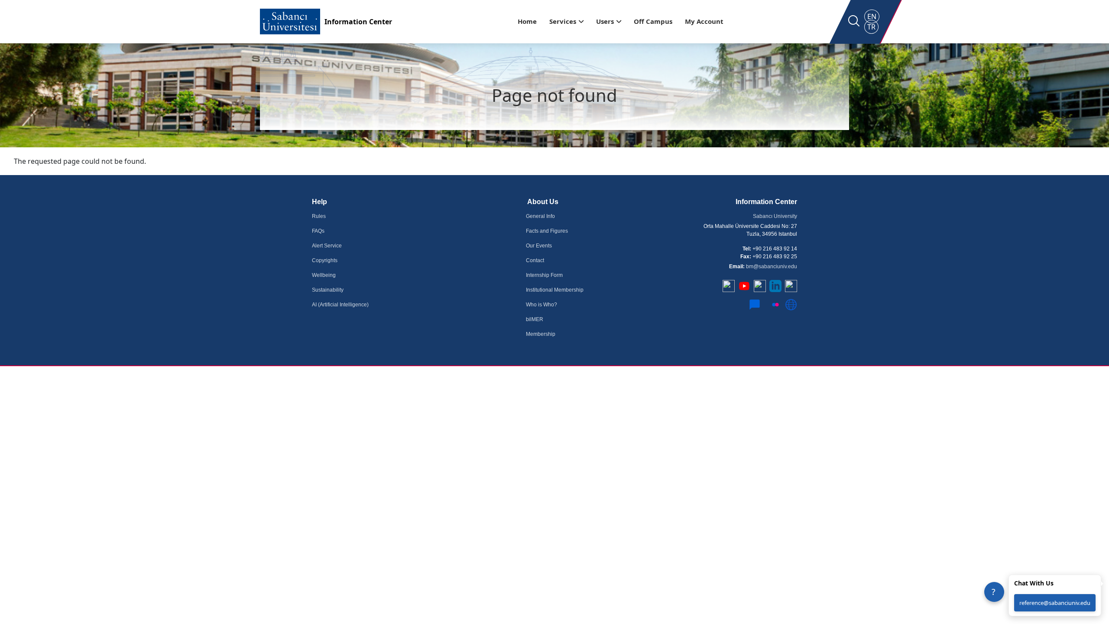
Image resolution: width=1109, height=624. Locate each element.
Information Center (358, 21)
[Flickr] (775, 308)
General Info (540, 216)
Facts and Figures (547, 231)
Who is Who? (541, 305)
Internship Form (544, 275)
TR (871, 27)
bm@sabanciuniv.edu (771, 266)
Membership (540, 334)
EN (871, 16)
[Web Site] (791, 308)
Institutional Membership (555, 290)
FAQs (318, 231)
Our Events (539, 246)
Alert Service (327, 246)
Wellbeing (324, 275)
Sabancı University (775, 216)
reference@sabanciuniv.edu (1054, 603)
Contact (535, 260)
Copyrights (324, 260)
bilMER (534, 319)
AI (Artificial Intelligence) (340, 305)
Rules (319, 216)
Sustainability (328, 290)
